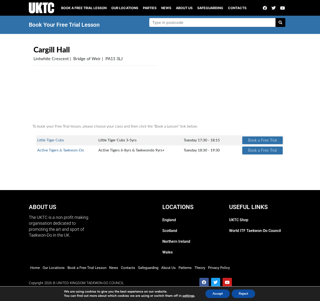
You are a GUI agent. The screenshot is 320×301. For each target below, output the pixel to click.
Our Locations (124, 8)
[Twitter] (273, 7)
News (166, 8)
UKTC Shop (238, 220)
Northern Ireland (176, 241)
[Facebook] (264, 7)
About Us (184, 8)
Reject (243, 293)
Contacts (237, 8)
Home (35, 268)
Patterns (185, 268)
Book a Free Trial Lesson (86, 268)
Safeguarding (210, 8)
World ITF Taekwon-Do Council (255, 230)
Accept (217, 293)
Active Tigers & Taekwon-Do (60, 150)
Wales (167, 252)
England (169, 220)
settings (188, 296)
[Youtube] (282, 7)
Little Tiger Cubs (50, 140)
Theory (199, 268)
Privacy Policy (219, 268)
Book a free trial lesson (84, 8)
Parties (149, 8)
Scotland (169, 230)
